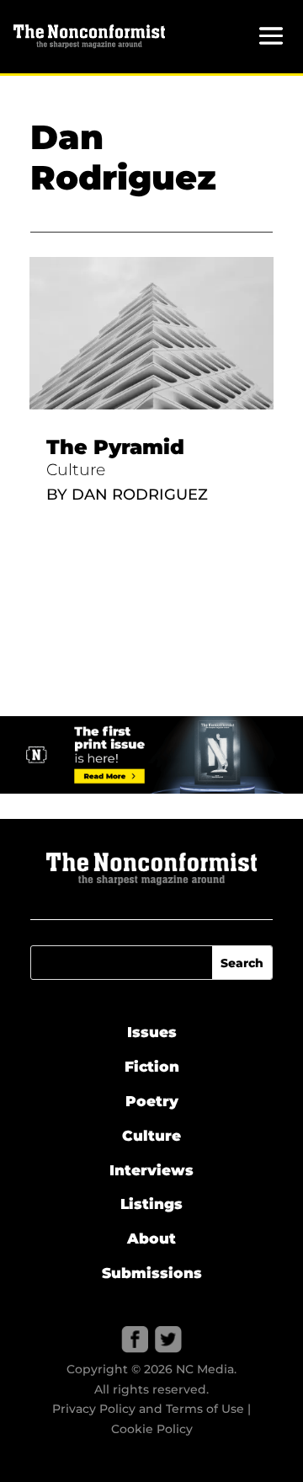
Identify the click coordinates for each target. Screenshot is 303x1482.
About (151, 1238)
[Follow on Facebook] (134, 1339)
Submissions (152, 1273)
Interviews (151, 1170)
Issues (152, 1032)
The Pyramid (115, 447)
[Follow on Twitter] (168, 1339)
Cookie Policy (152, 1429)
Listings (151, 1204)
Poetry (151, 1101)
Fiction (152, 1066)
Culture (75, 469)
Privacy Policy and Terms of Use (148, 1408)
